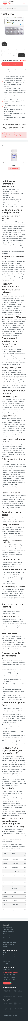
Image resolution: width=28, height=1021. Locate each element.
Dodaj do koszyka (12, 64)
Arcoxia (14, 172)
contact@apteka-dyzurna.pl (10, 972)
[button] (4, 161)
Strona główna (3, 8)
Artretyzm (9, 8)
